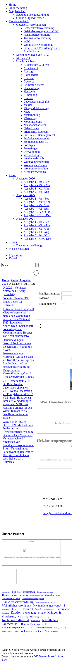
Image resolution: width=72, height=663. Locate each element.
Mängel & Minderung (36, 108)
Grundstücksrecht (34, 84)
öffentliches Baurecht (36, 131)
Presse (12, 175)
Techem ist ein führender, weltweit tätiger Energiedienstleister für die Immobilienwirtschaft (32, 557)
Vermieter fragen (44, 627)
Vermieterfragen (33, 155)
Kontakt (13, 258)
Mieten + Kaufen (19, 248)
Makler (28, 104)
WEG (27, 41)
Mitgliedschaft (17, 11)
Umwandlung (32, 151)
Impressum (15, 255)
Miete (27, 111)
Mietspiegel (23, 58)
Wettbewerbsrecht (34, 158)
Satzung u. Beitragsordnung (32, 14)
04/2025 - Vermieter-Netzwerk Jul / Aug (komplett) (15, 291)
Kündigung (30, 94)
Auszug (28, 71)
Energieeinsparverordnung (45, 592)
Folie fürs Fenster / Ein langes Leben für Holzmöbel (16, 302)
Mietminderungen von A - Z (32, 54)
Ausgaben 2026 (25, 178)
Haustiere (29, 91)
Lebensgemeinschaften (37, 101)
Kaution (28, 98)
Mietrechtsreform (52, 595)
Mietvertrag (30, 118)
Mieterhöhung (32, 115)
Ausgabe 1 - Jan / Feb (36, 181)
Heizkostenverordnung (37, 34)
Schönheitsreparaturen (36, 138)
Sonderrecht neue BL (36, 141)
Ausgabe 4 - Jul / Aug (36, 191)
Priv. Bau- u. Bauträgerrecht (31, 623)
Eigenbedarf (31, 74)
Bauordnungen (6, 592)
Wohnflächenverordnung (38, 44)
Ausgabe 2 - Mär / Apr (37, 185)
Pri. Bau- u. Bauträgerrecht (39, 135)
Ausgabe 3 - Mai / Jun (36, 188)
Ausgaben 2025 (25, 195)
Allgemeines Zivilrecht (37, 64)
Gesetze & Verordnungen (31, 24)
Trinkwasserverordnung (37, 38)
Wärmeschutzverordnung (42, 602)
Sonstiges (29, 145)
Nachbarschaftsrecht (35, 125)
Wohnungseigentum (35, 165)
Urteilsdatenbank (26, 61)
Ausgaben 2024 (25, 218)
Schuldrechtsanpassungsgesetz (33, 599)
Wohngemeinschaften (36, 161)
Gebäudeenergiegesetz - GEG (41, 31)
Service (13, 242)
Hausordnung (32, 88)
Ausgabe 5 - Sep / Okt (37, 212)
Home (12, 4)
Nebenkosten (31, 128)
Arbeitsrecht (31, 68)
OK (36, 656)
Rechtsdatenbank (19, 21)
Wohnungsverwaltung (36, 168)
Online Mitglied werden (30, 18)
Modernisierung (33, 121)
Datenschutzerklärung (29, 245)
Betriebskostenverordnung (39, 28)
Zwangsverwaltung (35, 171)
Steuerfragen (31, 148)
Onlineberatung (18, 7)
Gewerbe (29, 81)
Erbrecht (29, 78)
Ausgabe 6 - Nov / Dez (37, 215)
